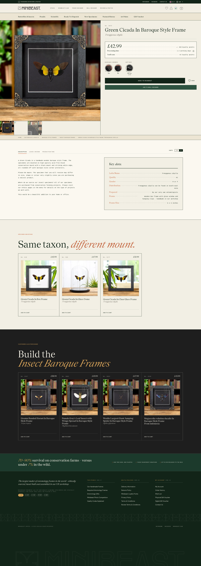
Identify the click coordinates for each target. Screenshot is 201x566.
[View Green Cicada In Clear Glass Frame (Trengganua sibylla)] (121, 284)
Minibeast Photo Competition (97, 497)
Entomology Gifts (93, 494)
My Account (159, 487)
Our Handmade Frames (95, 487)
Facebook (154, 1)
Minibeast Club (178, 526)
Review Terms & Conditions (130, 505)
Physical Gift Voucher (162, 497)
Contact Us (163, 1)
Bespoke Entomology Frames (97, 490)
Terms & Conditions (128, 501)
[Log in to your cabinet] (171, 8)
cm (177, 150)
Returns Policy (126, 490)
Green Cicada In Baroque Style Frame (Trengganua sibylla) (98, 137)
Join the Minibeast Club (28, 1)
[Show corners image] (35, 128)
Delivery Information (128, 487)
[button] (176, 8)
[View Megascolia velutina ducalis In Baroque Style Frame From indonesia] (162, 406)
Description (22, 152)
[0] (166, 8)
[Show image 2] (21, 128)
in (181, 150)
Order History (160, 490)
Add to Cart (25, 312)
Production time (48, 152)
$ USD (46, 495)
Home (20, 137)
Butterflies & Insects (32, 137)
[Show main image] (7, 128)
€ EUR (40, 495)
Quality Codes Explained (95, 501)
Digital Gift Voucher (162, 501)
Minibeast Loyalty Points (129, 494)
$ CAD (33, 495)
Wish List (158, 494)
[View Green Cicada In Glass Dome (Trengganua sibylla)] (79, 284)
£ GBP (21, 495)
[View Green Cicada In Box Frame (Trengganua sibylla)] (38, 284)
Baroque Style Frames (49, 137)
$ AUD (27, 495)
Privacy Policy (126, 497)
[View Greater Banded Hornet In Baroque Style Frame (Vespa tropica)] (38, 406)
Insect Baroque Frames (67, 137)
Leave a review (34, 152)
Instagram (145, 1)
